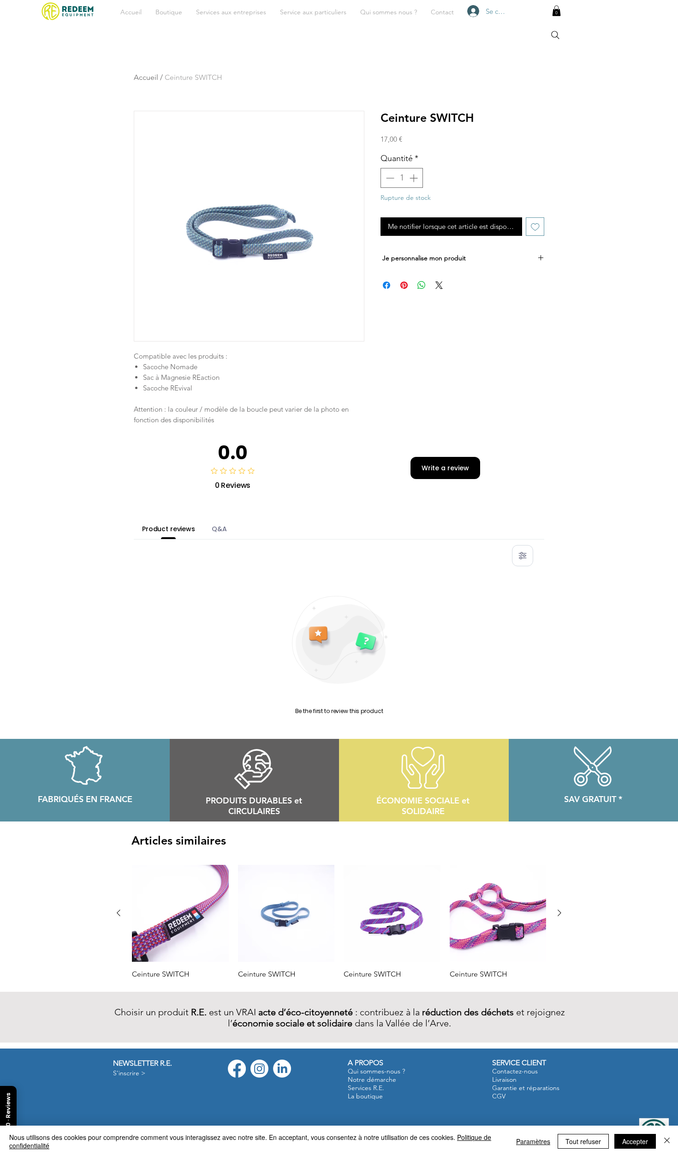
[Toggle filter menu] (522, 555)
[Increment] (414, 177)
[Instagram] (259, 1069)
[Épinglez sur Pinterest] (404, 285)
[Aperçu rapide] (180, 913)
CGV (499, 1096)
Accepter (635, 1141)
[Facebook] (237, 1069)
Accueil (146, 77)
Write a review (445, 468)
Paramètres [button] (533, 1141)
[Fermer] (666, 1141)
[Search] (555, 35)
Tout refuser (583, 1141)
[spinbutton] (401, 177)
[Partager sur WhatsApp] (421, 285)
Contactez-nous (515, 1071)
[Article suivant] (559, 912)
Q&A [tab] (219, 529)
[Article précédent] (118, 912)
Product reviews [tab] (168, 529)
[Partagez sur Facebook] (386, 285)
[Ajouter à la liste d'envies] (535, 226)
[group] (339, 922)
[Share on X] (439, 285)
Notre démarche (372, 1079)
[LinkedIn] (282, 1069)
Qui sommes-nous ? (376, 1071)
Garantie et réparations (525, 1088)
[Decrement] (389, 177)
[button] (231, 12)
